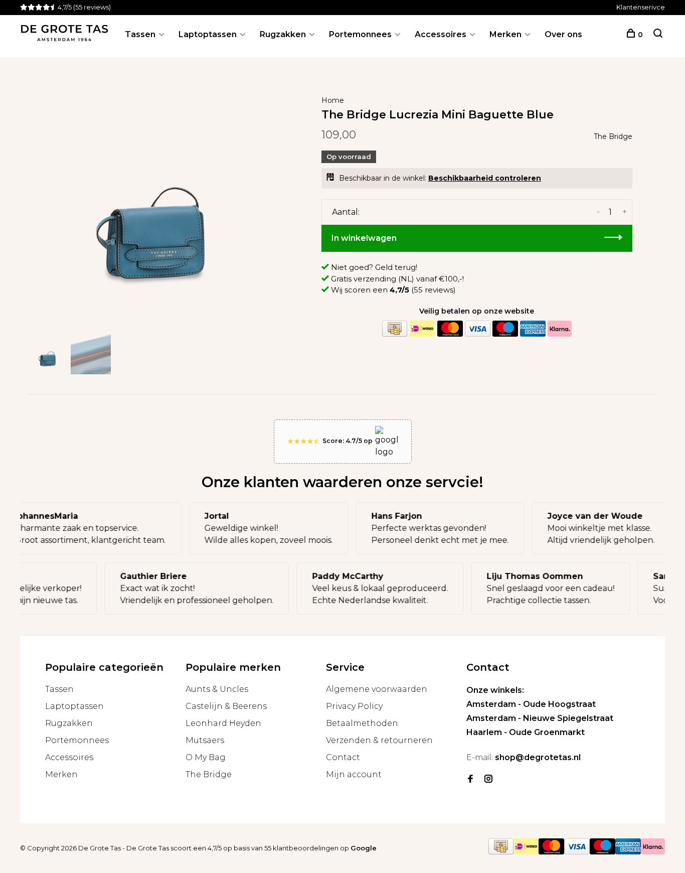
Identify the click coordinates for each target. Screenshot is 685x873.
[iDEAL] (422, 329)
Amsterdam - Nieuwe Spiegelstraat (539, 718)
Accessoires (440, 34)
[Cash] (394, 329)
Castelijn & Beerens (226, 706)
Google (364, 848)
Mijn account (354, 774)
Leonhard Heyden (223, 723)
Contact (343, 757)
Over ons (563, 34)
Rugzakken (283, 34)
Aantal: (346, 212)
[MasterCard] (449, 329)
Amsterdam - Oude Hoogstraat (531, 704)
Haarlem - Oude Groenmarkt (525, 732)
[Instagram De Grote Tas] (488, 779)
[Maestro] (505, 329)
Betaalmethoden (362, 723)
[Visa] (477, 329)
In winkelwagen (364, 238)
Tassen (140, 34)
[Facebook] (470, 779)
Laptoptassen (208, 34)
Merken (505, 34)
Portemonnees (360, 34)
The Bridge (613, 136)
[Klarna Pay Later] (560, 329)
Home (332, 100)
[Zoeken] (658, 34)
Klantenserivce (640, 7)
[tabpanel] (154, 205)
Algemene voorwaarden (376, 689)
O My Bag (206, 757)
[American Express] (532, 329)
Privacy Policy (354, 706)
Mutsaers (205, 740)
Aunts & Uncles (217, 689)
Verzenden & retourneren (379, 740)
